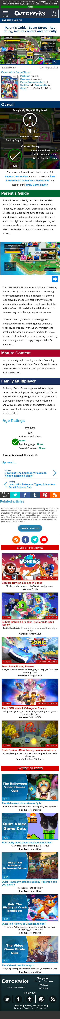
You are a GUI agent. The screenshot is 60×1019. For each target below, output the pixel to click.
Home (37, 981)
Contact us (41, 1008)
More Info (53, 4)
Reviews (43, 984)
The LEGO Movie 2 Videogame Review (24, 708)
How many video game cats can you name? (27, 842)
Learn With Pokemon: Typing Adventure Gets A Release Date (31, 484)
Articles (43, 988)
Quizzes (48, 981)
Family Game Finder (36, 184)
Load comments (30, 528)
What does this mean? (30, 136)
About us (18, 1006)
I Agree (30, 7)
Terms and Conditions (23, 1008)
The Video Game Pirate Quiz (18, 965)
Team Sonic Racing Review (18, 666)
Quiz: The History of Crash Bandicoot (23, 923)
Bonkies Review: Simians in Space (22, 583)
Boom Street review (16, 176)
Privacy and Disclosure (35, 1006)
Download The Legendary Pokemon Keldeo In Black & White (26, 473)
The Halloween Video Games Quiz (21, 803)
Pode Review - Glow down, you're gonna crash (29, 750)
